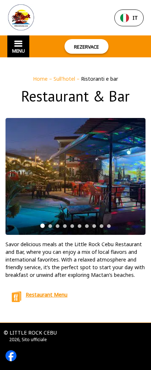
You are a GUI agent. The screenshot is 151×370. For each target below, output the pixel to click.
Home (41, 78)
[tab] (42, 226)
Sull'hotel (65, 78)
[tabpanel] (75, 176)
